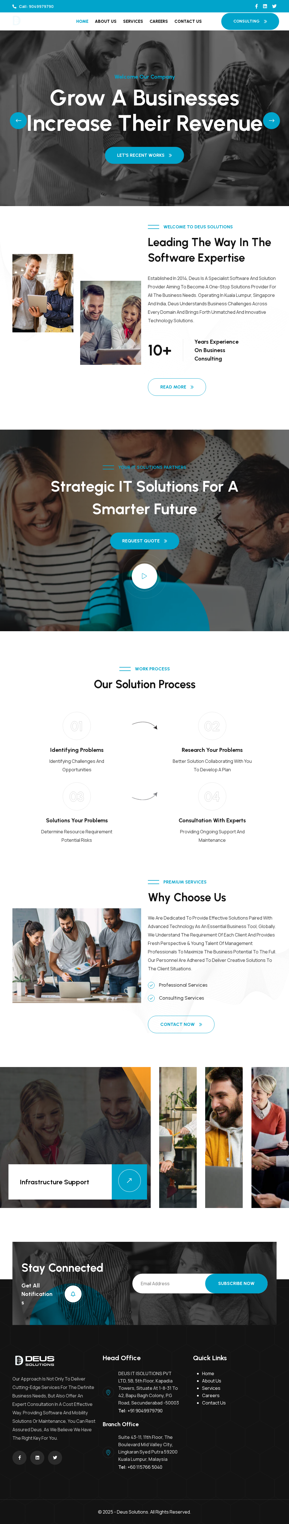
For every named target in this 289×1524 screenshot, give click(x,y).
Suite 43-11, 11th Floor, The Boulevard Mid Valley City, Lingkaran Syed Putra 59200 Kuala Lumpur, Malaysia (148, 1448)
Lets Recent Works (141, 156)
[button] (13, 118)
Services (133, 21)
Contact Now (177, 1024)
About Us (106, 21)
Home (82, 21)
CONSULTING (246, 21)
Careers (159, 21)
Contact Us (188, 21)
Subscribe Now (236, 1283)
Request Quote (141, 541)
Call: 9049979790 (36, 6)
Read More (173, 387)
